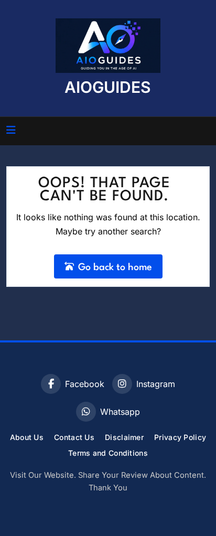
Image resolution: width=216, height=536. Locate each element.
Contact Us (74, 437)
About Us (27, 437)
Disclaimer (124, 437)
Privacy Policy (180, 437)
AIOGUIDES (107, 87)
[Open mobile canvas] (11, 130)
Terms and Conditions (108, 452)
